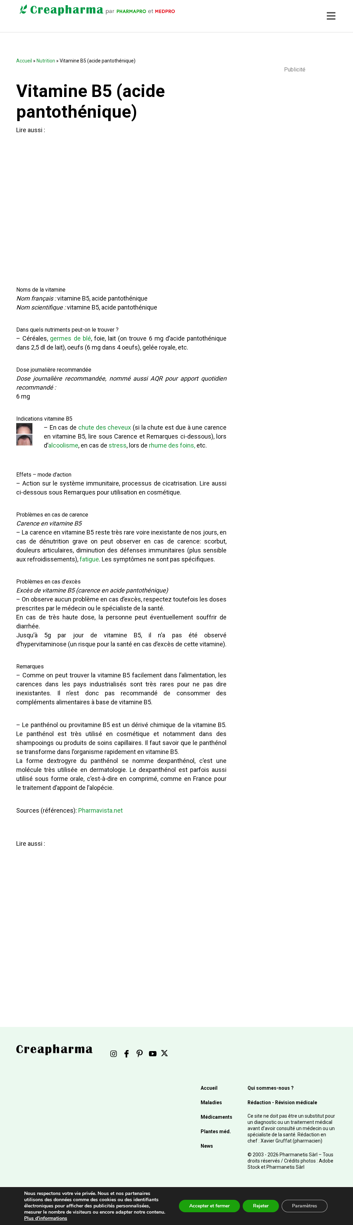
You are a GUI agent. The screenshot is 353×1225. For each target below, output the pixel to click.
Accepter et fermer (209, 1206)
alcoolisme (63, 445)
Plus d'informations (45, 1218)
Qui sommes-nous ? (271, 1088)
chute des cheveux (104, 427)
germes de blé (70, 338)
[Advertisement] (117, 204)
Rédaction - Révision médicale (282, 1102)
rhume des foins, (172, 445)
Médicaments (216, 1117)
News (207, 1146)
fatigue (89, 559)
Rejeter (261, 1206)
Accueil (24, 60)
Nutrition (46, 60)
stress (118, 445)
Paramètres (304, 1206)
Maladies (211, 1102)
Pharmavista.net (100, 810)
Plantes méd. (216, 1131)
